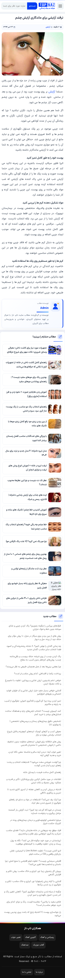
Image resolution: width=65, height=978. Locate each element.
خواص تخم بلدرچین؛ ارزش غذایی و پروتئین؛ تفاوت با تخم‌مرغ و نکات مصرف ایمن (33, 682)
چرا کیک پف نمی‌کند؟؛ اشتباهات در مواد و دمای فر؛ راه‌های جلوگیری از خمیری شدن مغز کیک (35, 801)
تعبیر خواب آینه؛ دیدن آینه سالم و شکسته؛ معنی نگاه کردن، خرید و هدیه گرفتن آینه (34, 753)
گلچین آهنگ (30, 937)
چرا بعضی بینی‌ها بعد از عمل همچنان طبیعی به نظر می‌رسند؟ (33, 666)
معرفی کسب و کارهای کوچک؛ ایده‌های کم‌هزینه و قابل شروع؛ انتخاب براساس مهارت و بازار (34, 733)
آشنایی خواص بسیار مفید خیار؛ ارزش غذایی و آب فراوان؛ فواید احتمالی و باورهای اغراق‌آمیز (33, 692)
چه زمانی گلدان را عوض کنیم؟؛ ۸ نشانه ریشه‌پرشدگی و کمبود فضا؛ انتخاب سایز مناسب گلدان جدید (33, 648)
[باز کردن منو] (60, 6)
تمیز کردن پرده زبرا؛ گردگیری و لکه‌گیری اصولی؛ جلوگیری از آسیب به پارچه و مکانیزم (32, 702)
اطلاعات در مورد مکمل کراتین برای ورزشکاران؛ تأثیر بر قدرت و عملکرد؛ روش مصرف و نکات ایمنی (33, 781)
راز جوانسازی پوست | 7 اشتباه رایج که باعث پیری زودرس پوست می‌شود (32, 914)
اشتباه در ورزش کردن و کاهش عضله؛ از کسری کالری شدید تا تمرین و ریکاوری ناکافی (34, 791)
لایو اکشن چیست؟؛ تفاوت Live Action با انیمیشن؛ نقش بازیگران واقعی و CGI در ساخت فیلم (35, 852)
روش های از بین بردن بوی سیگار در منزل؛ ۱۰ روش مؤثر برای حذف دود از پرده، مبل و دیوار (34, 637)
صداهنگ (25, 945)
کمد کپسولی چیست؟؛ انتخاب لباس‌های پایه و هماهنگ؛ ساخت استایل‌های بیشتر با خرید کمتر (33, 712)
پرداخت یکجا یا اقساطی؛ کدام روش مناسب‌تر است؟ (37, 673)
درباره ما (39, 972)
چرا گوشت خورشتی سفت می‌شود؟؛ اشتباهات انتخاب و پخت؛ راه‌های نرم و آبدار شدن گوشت (34, 764)
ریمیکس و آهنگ (47, 937)
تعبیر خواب (16, 937)
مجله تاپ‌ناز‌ (47, 6)
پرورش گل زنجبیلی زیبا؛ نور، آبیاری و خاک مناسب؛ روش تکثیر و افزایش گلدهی (33, 873)
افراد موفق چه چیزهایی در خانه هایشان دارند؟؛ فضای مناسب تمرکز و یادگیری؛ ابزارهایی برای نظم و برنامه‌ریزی (33, 832)
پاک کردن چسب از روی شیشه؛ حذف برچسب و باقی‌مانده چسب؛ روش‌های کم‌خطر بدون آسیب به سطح (35, 658)
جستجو (32, 6)
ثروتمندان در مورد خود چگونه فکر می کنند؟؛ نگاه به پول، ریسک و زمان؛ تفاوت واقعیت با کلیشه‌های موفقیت (35, 842)
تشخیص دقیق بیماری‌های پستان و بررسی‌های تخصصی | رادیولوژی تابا (35, 723)
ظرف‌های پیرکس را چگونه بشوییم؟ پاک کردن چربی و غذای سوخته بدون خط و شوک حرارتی (35, 627)
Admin (44, 308)
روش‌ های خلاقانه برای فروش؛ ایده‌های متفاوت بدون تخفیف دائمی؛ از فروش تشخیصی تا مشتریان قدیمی (34, 743)
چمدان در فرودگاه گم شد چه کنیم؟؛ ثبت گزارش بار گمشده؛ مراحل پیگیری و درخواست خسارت (34, 811)
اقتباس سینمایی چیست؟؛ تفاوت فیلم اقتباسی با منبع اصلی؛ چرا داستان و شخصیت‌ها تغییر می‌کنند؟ (33, 862)
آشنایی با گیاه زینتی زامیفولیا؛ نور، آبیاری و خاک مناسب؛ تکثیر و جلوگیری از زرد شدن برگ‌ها (33, 883)
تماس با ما (26, 972)
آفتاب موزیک (38, 945)
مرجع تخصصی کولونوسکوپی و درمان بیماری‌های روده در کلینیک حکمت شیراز (35, 821)
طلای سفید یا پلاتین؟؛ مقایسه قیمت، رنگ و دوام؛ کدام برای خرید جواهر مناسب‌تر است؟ (33, 903)
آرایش (48, 27)
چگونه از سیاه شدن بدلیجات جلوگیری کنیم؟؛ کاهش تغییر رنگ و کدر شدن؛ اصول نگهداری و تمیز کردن (32, 893)
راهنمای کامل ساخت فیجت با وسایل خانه (42, 772)
